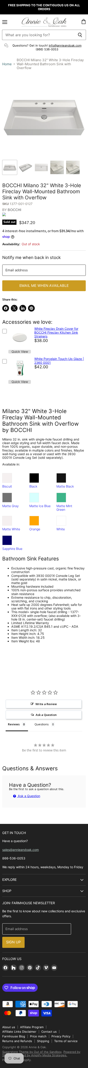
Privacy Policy (60, 1036)
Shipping (43, 1041)
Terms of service (66, 1041)
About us (8, 1027)
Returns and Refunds (17, 1041)
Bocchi (14, 210)
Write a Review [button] (46, 704)
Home (7, 64)
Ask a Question (28, 796)
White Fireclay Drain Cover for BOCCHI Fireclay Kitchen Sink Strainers (56, 332)
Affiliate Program (32, 1027)
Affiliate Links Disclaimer (19, 1031)
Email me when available (44, 285)
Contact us (49, 1031)
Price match (38, 1036)
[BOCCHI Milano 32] (9, 167)
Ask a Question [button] (46, 715)
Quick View (20, 351)
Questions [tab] (42, 724)
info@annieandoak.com (65, 45)
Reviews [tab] (14, 724)
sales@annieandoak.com (20, 850)
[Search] (80, 35)
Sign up (13, 942)
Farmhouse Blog (13, 1036)
